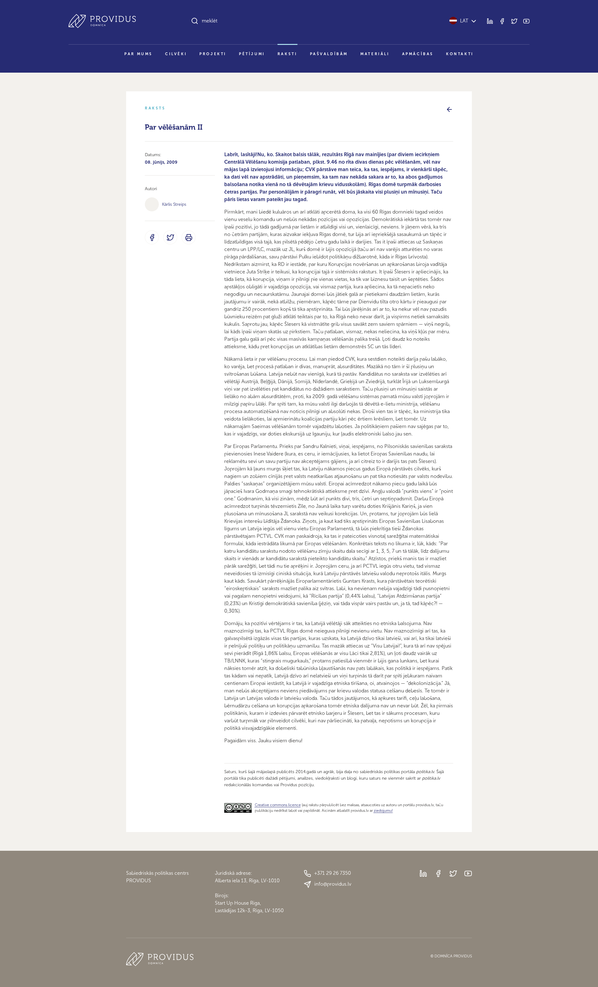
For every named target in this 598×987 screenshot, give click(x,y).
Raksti (287, 54)
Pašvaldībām (329, 54)
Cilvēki (176, 54)
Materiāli (374, 54)
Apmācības (418, 54)
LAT (464, 21)
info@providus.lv (332, 884)
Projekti (212, 54)
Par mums (138, 54)
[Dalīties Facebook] (152, 237)
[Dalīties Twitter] (170, 237)
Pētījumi (252, 54)
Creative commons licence (278, 805)
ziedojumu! (383, 810)
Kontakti (460, 54)
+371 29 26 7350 (332, 873)
